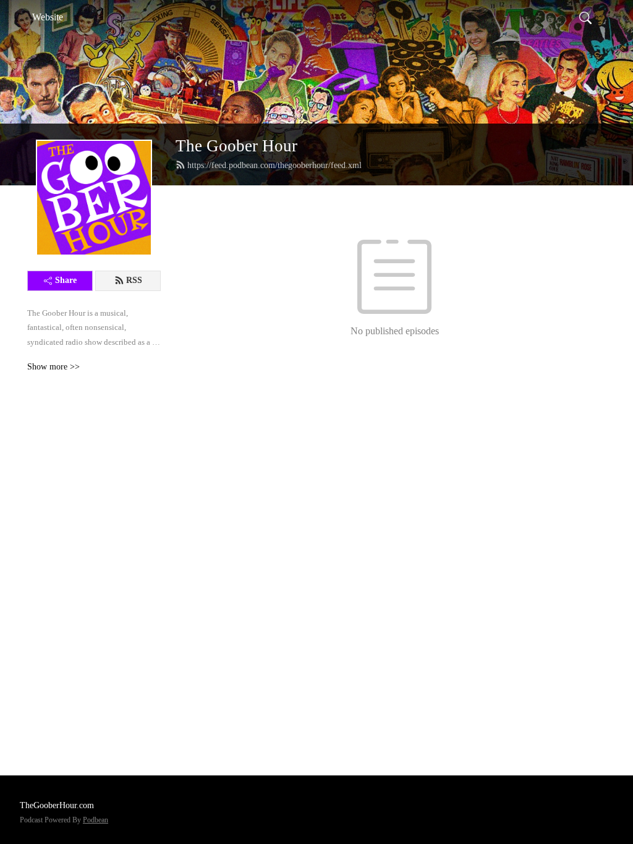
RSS (134, 280)
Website (47, 17)
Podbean (95, 820)
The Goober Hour (236, 146)
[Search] (585, 17)
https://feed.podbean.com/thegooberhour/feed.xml (274, 165)
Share (66, 280)
